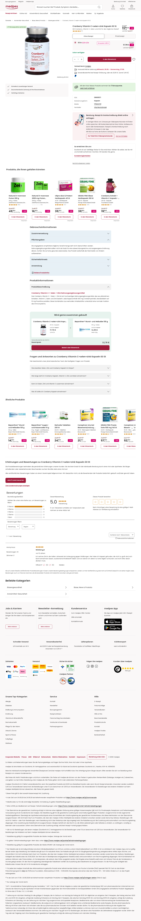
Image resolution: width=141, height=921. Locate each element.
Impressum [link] (81, 757)
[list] (36, 51)
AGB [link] (29, 757)
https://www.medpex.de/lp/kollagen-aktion (80, 878)
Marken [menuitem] (89, 13)
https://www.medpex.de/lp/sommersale (81, 797)
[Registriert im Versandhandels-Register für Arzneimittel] (70, 668)
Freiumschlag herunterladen (60, 718)
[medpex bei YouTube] (96, 666)
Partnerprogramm (56, 726)
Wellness (8, 743)
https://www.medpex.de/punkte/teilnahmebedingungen (65, 840)
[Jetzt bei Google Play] (119, 627)
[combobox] (68, 7)
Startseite (8, 20)
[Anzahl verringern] (74, 59)
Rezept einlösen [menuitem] (11, 13)
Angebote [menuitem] (100, 13)
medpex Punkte (99, 731)
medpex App (30, 1)
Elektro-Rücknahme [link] (59, 757)
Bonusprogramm (56, 710)
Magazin (21, 1)
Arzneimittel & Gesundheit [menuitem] (39, 13)
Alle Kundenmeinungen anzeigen (17, 485)
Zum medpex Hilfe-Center (80, 613)
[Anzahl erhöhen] (81, 59)
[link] (63, 680)
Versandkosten (99, 710)
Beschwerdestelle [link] (100, 718)
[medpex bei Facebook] (88, 666)
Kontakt (52, 701)
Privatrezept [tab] (119, 36)
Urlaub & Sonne (10, 731)
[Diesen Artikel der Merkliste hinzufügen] (134, 59)
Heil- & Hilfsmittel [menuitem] (78, 13)
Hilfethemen (132, 1)
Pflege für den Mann (12, 726)
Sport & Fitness (10, 735)
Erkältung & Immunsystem (14, 710)
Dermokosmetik (11, 722)
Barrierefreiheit (99, 735)
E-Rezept (97, 701)
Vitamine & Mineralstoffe (14, 718)
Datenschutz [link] (46, 757)
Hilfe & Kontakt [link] (76, 617)
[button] (100, 136)
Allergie (8, 701)
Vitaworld (97, 104)
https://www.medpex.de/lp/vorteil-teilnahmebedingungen (80, 806)
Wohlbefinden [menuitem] (55, 13)
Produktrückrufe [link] (100, 722)
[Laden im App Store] (119, 621)
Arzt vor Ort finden (121, 136)
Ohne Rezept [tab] (88, 36)
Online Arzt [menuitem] (23, 13)
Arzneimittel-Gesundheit (21, 20)
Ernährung (9, 714)
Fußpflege (9, 739)
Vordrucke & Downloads (58, 722)
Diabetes (8, 706)
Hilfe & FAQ (98, 714)
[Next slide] (132, 428)
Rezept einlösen (55, 714)
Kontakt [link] (97, 726)
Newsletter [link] (53, 706)
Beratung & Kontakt (120, 1)
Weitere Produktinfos (41, 272)
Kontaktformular (77, 621)
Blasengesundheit (53, 20)
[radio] (75, 43)
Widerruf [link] (36, 757)
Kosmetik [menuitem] (66, 13)
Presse (24, 757)
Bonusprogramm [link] (10, 1)
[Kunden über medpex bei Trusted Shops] (124, 669)
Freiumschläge (99, 706)
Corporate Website (12, 757)
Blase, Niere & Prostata (38, 20)
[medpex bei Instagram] (92, 666)
